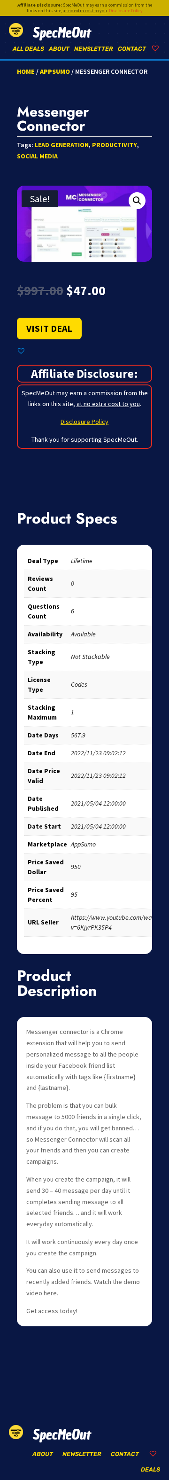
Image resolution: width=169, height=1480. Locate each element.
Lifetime (81, 560)
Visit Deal (49, 328)
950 (76, 866)
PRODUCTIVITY (114, 145)
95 (74, 894)
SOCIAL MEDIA (37, 156)
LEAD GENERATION (62, 145)
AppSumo (55, 71)
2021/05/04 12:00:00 (98, 803)
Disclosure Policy (126, 11)
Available (83, 634)
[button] (137, 200)
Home (26, 71)
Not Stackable (90, 656)
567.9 (78, 735)
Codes (79, 684)
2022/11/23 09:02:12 (98, 753)
